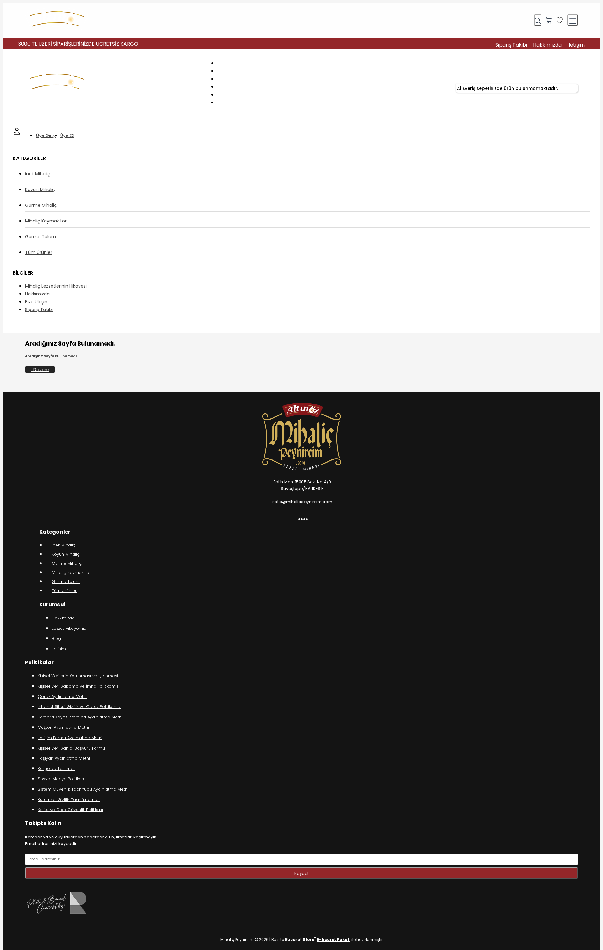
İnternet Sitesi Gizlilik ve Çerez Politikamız (79, 707)
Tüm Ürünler (38, 252)
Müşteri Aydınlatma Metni (63, 727)
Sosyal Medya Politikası (61, 779)
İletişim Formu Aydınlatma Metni (70, 738)
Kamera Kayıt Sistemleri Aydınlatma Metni (80, 717)
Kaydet (301, 873)
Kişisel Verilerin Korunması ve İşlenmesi (78, 676)
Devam (40, 369)
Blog (56, 638)
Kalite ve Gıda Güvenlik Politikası (70, 810)
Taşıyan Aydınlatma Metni (64, 758)
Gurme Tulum (40, 236)
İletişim (576, 44)
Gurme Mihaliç (41, 205)
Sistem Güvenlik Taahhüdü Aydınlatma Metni (83, 789)
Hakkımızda (547, 44)
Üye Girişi (46, 135)
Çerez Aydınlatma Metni (62, 697)
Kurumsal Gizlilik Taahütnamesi (69, 800)
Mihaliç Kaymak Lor (46, 221)
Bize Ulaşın (36, 302)
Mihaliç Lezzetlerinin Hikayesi (56, 286)
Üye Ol (67, 135)
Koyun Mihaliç (40, 189)
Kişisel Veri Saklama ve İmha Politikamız (78, 686)
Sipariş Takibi (511, 44)
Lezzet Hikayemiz (69, 628)
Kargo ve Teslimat (56, 769)
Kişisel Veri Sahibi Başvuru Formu (71, 748)
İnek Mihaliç (37, 174)
